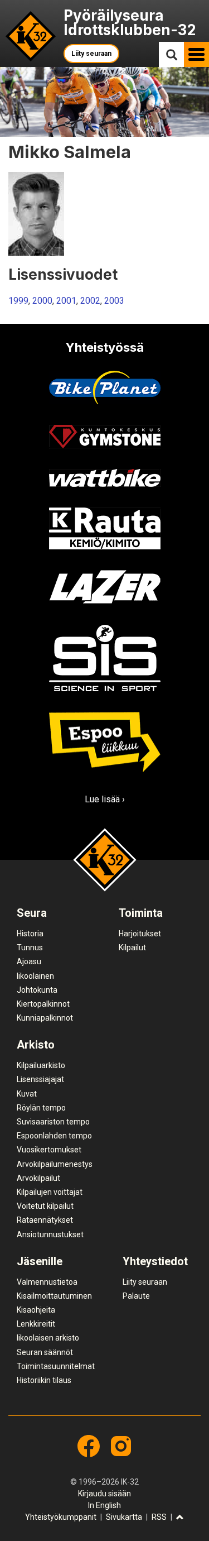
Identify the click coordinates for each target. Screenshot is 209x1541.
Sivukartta (124, 1517)
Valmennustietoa (47, 1281)
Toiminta (141, 913)
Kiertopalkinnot (43, 1003)
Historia (30, 933)
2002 (90, 300)
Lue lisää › (105, 799)
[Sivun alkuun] (180, 1517)
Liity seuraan (91, 54)
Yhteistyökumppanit (60, 1517)
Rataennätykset (45, 1219)
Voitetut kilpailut (45, 1206)
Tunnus (30, 947)
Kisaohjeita (36, 1309)
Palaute (136, 1295)
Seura (32, 913)
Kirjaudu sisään (104, 1493)
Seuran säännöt (45, 1352)
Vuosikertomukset (49, 1149)
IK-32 (31, 36)
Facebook (88, 1446)
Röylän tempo (41, 1107)
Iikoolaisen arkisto (48, 1337)
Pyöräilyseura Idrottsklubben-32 (130, 23)
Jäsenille (39, 1261)
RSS (159, 1517)
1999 (18, 300)
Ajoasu (29, 961)
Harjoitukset (140, 933)
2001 (66, 300)
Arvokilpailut (38, 1178)
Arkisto (36, 1044)
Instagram (121, 1446)
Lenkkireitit (36, 1323)
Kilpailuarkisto (41, 1065)
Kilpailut (132, 947)
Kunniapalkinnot (45, 1017)
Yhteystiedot (155, 1261)
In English (104, 1505)
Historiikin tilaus (44, 1380)
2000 (42, 300)
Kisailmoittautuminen (54, 1295)
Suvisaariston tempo (53, 1121)
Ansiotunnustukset (50, 1234)
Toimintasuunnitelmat (56, 1366)
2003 (114, 300)
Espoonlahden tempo (54, 1135)
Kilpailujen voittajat (49, 1192)
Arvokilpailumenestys (55, 1164)
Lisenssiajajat (40, 1079)
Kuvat (27, 1093)
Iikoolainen (35, 976)
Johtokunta (37, 989)
